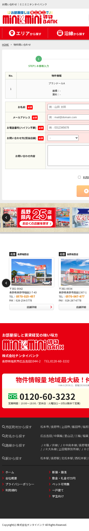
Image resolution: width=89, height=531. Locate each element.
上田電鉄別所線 (69, 449)
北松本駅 (67, 458)
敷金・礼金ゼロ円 (63, 478)
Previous (6, 217)
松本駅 (44, 458)
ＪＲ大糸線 (49, 449)
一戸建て (58, 490)
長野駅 (55, 458)
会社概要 (11, 478)
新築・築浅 (59, 472)
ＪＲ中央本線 (68, 445)
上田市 (65, 427)
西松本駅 (81, 458)
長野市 (55, 427)
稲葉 (85, 436)
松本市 (44, 427)
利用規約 (11, 490)
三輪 (78, 436)
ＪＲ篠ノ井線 (49, 445)
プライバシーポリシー (19, 484)
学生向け (58, 496)
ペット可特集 (61, 484)
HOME (5, 44)
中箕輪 (58, 436)
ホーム (9, 472)
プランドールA (56, 83)
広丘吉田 (46, 436)
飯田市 (76, 427)
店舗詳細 (36, 307)
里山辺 (68, 436)
